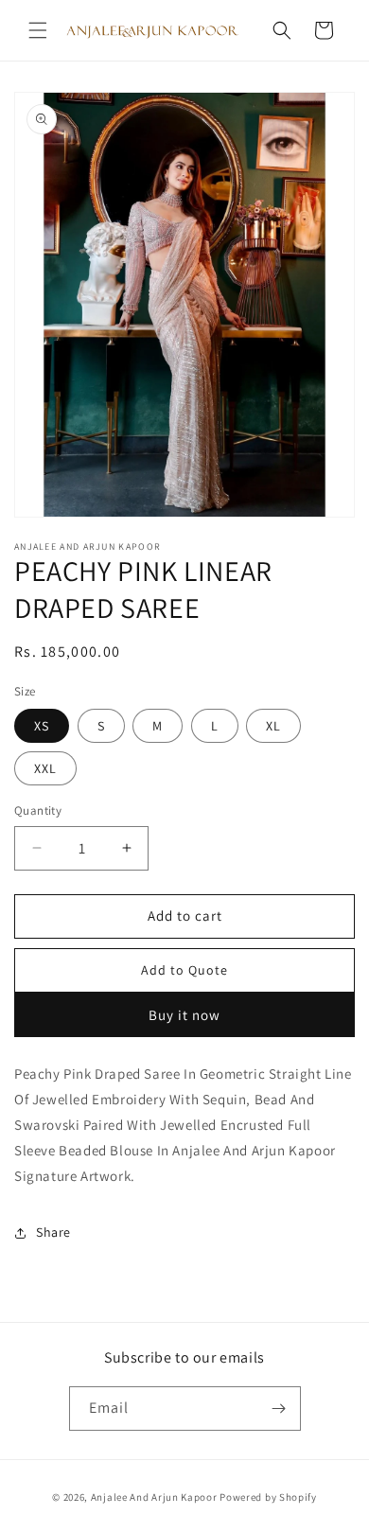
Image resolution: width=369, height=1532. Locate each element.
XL (273, 725)
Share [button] (53, 1232)
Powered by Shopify (268, 1497)
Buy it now (184, 1015)
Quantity (38, 810)
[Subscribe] (279, 1408)
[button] (38, 30)
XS (41, 725)
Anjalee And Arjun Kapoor (154, 1497)
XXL (45, 768)
